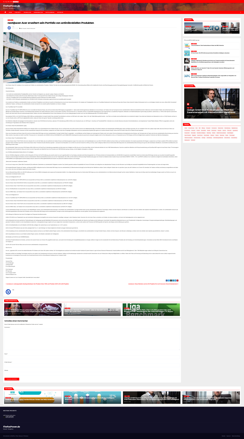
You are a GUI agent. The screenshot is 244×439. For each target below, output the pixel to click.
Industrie (219, 130)
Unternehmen (227, 137)
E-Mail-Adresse (8, 362)
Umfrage (203, 137)
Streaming (222, 135)
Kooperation (187, 132)
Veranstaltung (234, 137)
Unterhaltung (209, 137)
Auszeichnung (191, 128)
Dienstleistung (227, 128)
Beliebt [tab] (192, 40)
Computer (24, 28)
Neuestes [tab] (187, 40)
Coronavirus (214, 128)
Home (10, 12)
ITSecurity (18, 12)
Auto (196, 128)
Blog (7, 308)
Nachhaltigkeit (230, 132)
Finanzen (193, 130)
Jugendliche (235, 130)
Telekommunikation (188, 137)
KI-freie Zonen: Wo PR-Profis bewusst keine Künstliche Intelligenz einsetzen (89, 398)
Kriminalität (193, 132)
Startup (217, 135)
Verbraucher (32, 28)
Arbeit (186, 128)
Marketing (209, 132)
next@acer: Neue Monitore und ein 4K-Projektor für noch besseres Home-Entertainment (153, 284)
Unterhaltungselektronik (218, 137)
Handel (28, 28)
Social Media (206, 135)
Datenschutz (220, 128)
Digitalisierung (50, 12)
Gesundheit (203, 130)
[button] (240, 12)
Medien (213, 132)
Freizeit (198, 130)
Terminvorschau (197, 137)
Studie (227, 135)
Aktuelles (60, 12)
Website (6, 370)
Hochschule (214, 130)
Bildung (203, 128)
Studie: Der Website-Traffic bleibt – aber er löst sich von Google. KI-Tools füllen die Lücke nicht (91, 310)
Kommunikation (38, 12)
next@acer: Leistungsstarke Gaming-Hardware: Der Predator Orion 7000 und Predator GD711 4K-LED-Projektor (37, 284)
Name (6, 353)
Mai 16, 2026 (189, 31)
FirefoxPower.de (11, 6)
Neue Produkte (188, 135)
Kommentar (7, 327)
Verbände (193, 140)
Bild (21, 28)
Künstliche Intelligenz (201, 132)
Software (212, 135)
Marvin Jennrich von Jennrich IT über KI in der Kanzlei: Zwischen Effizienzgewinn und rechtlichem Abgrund (208, 398)
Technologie (27, 12)
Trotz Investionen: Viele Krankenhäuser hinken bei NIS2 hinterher (211, 111)
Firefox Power (17, 313)
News (10, 308)
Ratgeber (194, 135)
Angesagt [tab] (197, 40)
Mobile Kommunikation (221, 132)
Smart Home (199, 135)
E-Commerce (187, 130)
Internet (224, 130)
